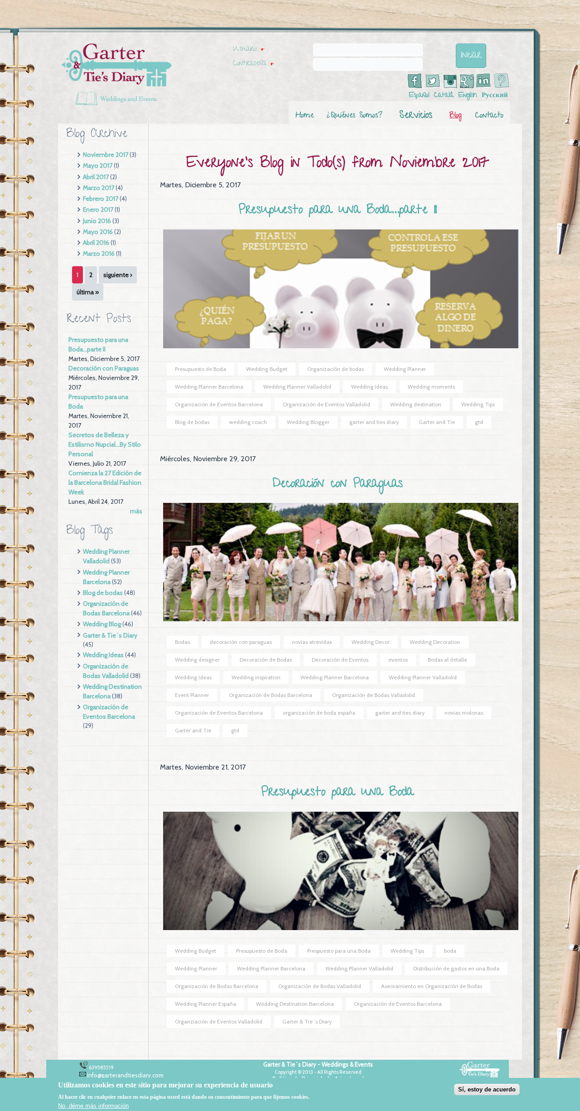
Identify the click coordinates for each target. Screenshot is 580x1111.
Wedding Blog (102, 624)
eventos (398, 659)
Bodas (182, 641)
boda (450, 950)
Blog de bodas (103, 593)
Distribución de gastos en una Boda (456, 968)
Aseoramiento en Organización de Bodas (431, 986)
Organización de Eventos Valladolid (326, 404)
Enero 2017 (98, 209)
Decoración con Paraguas (103, 368)
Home (304, 116)
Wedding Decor (371, 641)
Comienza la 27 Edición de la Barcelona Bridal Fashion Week (104, 482)
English (467, 95)
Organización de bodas (335, 368)
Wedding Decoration (435, 641)
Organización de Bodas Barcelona (270, 695)
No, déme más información (93, 1105)
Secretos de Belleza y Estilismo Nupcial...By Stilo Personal (104, 444)
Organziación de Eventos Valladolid (218, 1021)
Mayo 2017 (97, 165)
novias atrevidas (312, 641)
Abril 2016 (96, 243)
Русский (495, 95)
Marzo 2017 (98, 188)
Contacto (489, 116)
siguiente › (117, 275)
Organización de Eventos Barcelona (219, 404)
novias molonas (464, 712)
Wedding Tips (478, 404)
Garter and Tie (437, 422)
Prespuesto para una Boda (339, 950)
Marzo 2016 (99, 253)
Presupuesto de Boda (200, 368)
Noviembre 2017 (105, 155)
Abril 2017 (96, 177)
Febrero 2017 (100, 199)
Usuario (248, 49)
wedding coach (248, 422)
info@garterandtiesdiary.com (125, 1075)
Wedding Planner (405, 368)
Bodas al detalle (447, 659)
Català (444, 95)
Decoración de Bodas (266, 659)
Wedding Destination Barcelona (295, 1003)
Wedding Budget (266, 368)
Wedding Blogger (308, 422)
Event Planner (192, 695)
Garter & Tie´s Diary (110, 635)
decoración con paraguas (241, 641)
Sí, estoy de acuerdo (487, 1089)
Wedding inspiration (256, 677)
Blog (455, 116)
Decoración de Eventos (340, 659)
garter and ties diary (374, 422)
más (136, 511)
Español (419, 95)
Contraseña (253, 64)
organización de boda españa (319, 712)
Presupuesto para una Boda (337, 793)
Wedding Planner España (205, 1003)
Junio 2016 (97, 221)
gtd (479, 422)
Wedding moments (431, 386)
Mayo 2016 (98, 232)
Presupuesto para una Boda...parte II (338, 210)
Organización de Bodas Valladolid (373, 695)
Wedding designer (197, 659)
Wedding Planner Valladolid (297, 386)
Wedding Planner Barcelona (209, 386)
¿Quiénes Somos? (355, 116)
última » (88, 292)
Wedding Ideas (103, 655)
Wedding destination (415, 404)
